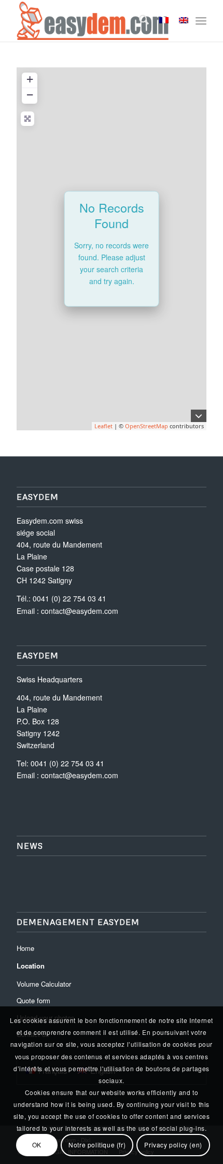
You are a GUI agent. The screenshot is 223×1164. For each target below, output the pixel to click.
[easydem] (92, 20)
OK (36, 1144)
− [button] (29, 94)
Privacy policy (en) (173, 1144)
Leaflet (103, 426)
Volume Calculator (44, 984)
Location (31, 966)
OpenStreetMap (146, 426)
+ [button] (29, 79)
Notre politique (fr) (97, 1144)
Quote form (33, 1000)
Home (25, 948)
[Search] (139, 20)
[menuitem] (139, 20)
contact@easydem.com (79, 611)
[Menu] (201, 20)
